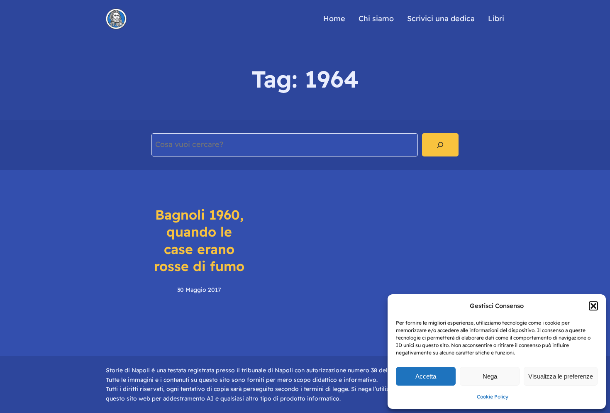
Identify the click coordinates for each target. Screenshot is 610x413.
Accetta (425, 376)
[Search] (440, 144)
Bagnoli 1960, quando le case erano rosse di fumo (199, 240)
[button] (593, 306)
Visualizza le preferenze (560, 376)
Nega (490, 376)
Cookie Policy (492, 396)
